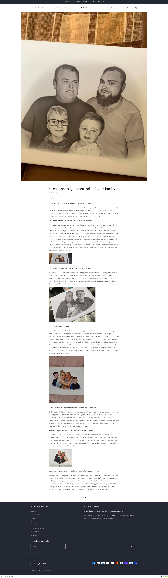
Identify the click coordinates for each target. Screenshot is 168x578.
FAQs (32, 521)
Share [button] (52, 198)
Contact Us (34, 525)
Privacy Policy (35, 532)
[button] (127, 8)
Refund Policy (35, 535)
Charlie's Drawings (39, 570)
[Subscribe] (63, 546)
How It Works (35, 514)
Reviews (33, 518)
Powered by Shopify (50, 570)
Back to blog (85, 497)
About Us (33, 511)
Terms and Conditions (37, 528)
